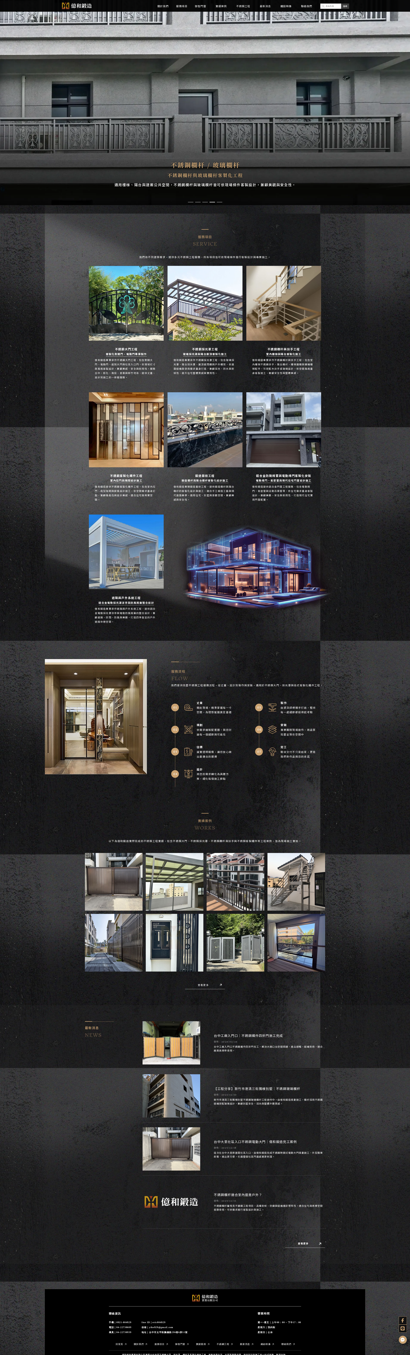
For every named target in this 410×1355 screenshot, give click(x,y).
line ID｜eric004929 (153, 1322)
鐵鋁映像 (286, 6)
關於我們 (163, 6)
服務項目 (181, 6)
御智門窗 (200, 6)
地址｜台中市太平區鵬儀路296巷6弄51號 (165, 1332)
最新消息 (265, 6)
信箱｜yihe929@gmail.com (157, 1327)
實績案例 (221, 6)
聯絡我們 (306, 6)
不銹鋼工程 (243, 6)
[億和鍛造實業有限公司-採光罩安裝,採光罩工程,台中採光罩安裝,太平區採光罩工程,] (77, 7)
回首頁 (119, 1344)
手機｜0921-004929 (120, 1322)
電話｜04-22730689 (120, 1327)
